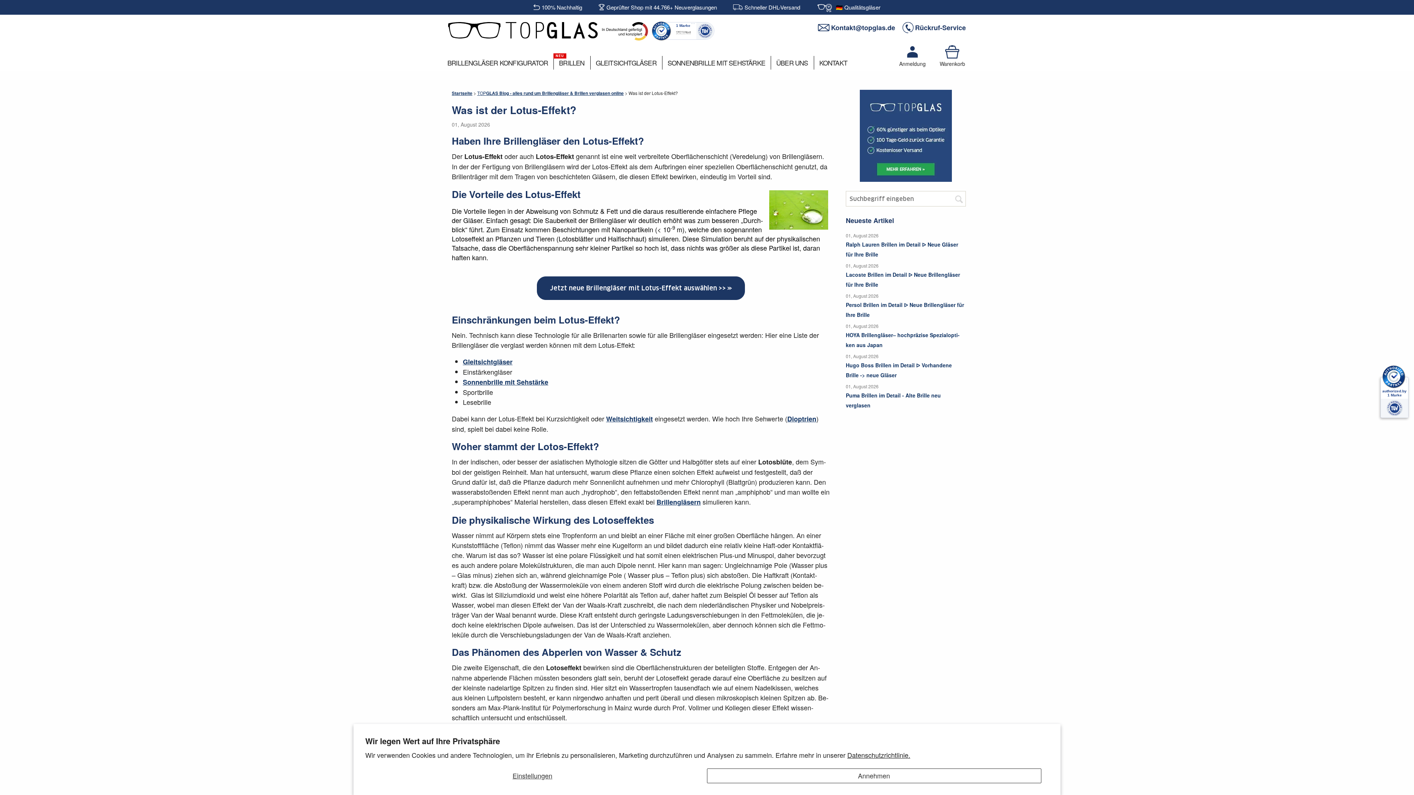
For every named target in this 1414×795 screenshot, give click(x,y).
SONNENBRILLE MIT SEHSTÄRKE (716, 62)
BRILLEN (571, 62)
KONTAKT (833, 62)
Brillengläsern (679, 502)
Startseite (462, 93)
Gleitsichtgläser (488, 362)
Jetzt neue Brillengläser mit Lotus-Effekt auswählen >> (638, 288)
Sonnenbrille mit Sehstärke (505, 382)
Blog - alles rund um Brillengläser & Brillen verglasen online (550, 93)
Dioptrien (801, 419)
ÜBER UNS (792, 62)
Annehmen (874, 775)
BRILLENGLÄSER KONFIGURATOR (497, 62)
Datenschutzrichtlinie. (878, 755)
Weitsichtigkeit (629, 419)
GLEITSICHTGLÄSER (626, 62)
